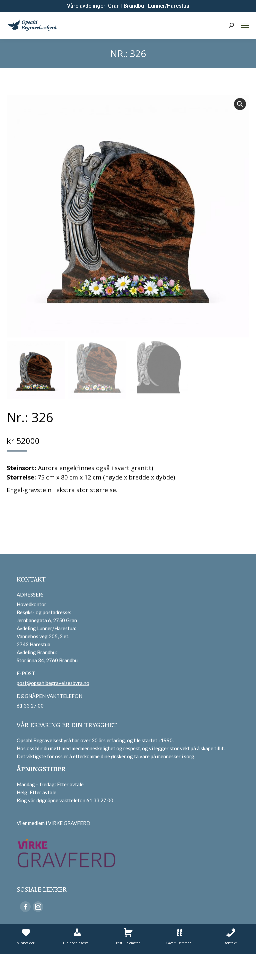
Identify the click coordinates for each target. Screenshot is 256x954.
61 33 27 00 (30, 706)
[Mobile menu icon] (245, 25)
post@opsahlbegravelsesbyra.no (53, 683)
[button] (240, 104)
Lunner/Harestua (168, 6)
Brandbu (134, 6)
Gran (114, 6)
